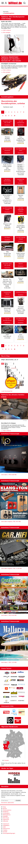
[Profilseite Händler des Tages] (14, 777)
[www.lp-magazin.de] (10, 723)
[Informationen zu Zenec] (21, 700)
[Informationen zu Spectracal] (14, 697)
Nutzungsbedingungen (9, 833)
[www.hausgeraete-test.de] (14, 715)
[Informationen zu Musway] (6, 692)
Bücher (5, 808)
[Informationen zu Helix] (14, 685)
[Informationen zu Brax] (6, 677)
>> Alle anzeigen (5, 32)
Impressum (6, 824)
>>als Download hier (6, 391)
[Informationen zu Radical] (6, 697)
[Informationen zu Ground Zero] (6, 685)
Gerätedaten (6, 813)
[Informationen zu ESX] (6, 681)
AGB (4, 827)
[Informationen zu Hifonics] (21, 685)
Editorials (5, 821)
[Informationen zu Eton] (13, 680)
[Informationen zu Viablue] (6, 701)
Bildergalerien (7, 815)
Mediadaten (6, 825)
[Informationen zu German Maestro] (20, 680)
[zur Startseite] (15, 3)
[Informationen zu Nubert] (14, 693)
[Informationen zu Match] (12, 688)
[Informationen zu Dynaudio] (14, 676)
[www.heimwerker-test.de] (21, 715)
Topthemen (6, 819)
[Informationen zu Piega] (21, 693)
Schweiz (6, 760)
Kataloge (5, 816)
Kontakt (5, 831)
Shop (4, 807)
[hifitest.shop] (18, 723)
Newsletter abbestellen (7, 802)
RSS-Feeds (6, 818)
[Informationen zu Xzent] (13, 700)
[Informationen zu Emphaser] (21, 677)
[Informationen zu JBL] (6, 689)
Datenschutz (6, 828)
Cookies (5, 830)
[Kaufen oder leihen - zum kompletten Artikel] (14, 44)
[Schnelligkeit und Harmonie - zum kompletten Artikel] (14, 84)
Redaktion (5, 811)
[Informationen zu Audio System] (13, 673)
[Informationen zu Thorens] (21, 697)
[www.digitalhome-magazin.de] (6, 715)
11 (8, 116)
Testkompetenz (7, 810)
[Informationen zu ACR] (6, 673)
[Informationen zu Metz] (20, 688)
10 (5, 116)
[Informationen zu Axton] (20, 672)
